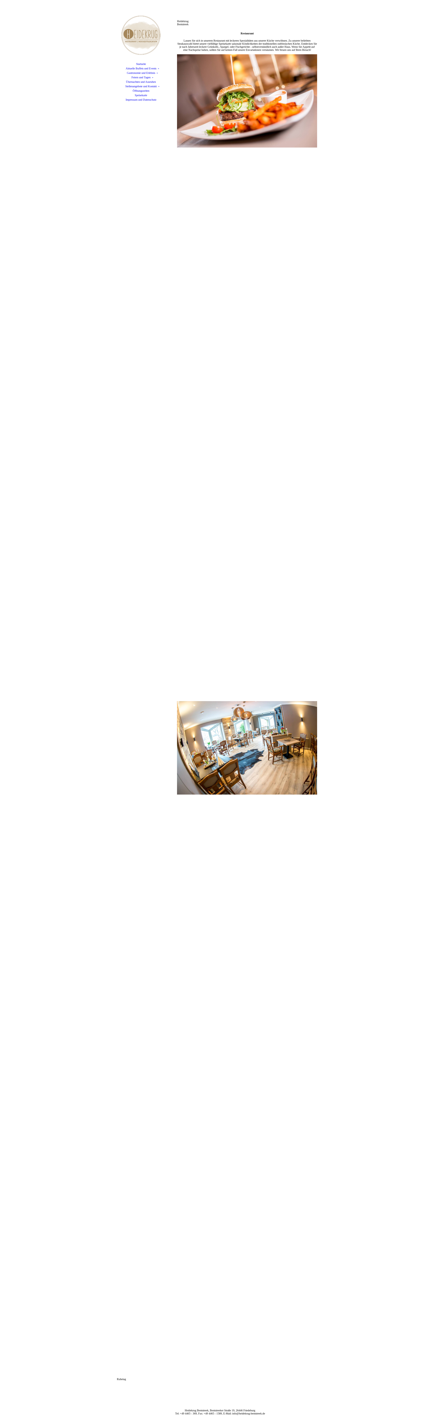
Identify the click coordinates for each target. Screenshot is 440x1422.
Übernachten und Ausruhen (141, 81)
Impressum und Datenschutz (141, 99)
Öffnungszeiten (141, 90)
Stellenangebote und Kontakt (141, 86)
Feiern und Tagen (141, 77)
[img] (141, 35)
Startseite (141, 64)
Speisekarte (141, 95)
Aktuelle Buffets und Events (141, 68)
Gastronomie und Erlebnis (141, 72)
